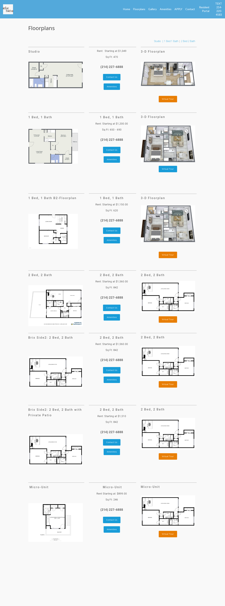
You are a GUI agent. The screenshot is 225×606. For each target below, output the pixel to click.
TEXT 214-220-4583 (218, 9)
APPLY (178, 9)
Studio (157, 41)
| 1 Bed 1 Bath (169, 41)
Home (126, 9)
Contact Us (111, 77)
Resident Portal (204, 9)
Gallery (152, 9)
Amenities (165, 9)
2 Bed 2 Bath (188, 41)
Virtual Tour (168, 99)
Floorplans (139, 9)
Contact (190, 9)
